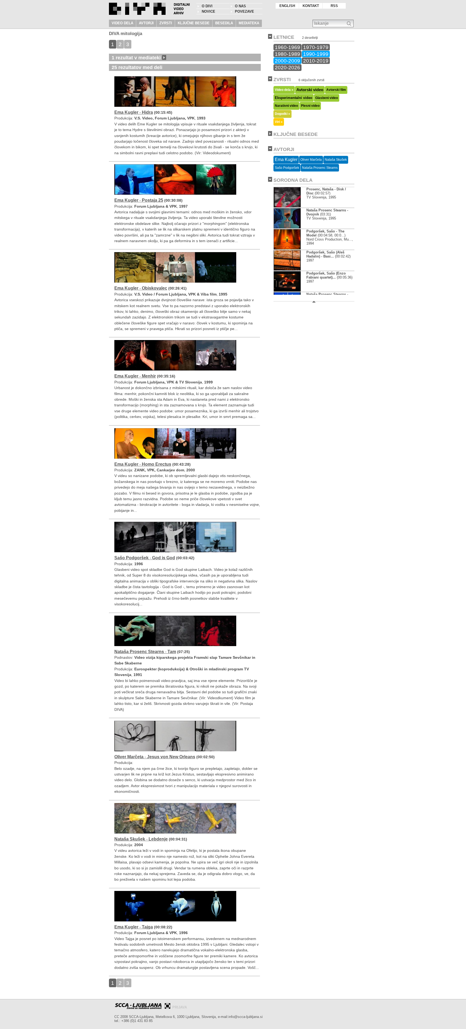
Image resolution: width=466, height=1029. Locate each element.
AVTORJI (146, 23)
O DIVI (207, 6)
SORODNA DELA (293, 180)
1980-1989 (287, 54)
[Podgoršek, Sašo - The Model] (287, 248)
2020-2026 (287, 67)
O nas (240, 6)
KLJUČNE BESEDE (194, 23)
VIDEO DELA (122, 23)
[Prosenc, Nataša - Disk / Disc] (287, 206)
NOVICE (208, 11)
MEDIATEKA (249, 23)
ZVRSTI (165, 23)
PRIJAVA (179, 1007)
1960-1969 (287, 47)
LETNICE (283, 37)
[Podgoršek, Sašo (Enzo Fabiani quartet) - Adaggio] (287, 290)
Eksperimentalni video (293, 98)
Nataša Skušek (336, 160)
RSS (334, 6)
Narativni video (286, 106)
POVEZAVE (244, 11)
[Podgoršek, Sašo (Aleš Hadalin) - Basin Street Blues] (287, 269)
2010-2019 (315, 61)
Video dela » (284, 89)
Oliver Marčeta (311, 160)
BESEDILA (224, 23)
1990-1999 (315, 54)
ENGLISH (287, 6)
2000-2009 (287, 61)
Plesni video (310, 106)
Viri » (279, 122)
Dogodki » (282, 113)
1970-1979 (315, 47)
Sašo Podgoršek (287, 168)
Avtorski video (309, 90)
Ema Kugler (286, 159)
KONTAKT (311, 6)
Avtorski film (336, 90)
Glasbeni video (326, 98)
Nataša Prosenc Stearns (320, 168)
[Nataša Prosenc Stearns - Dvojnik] (287, 227)
